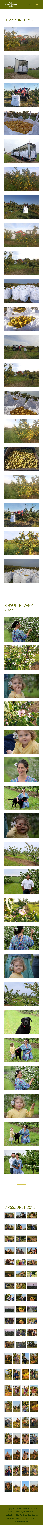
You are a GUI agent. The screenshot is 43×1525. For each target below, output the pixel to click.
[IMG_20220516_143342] (21, 781)
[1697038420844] (21, 554)
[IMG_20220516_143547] (21, 809)
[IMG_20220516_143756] (21, 1089)
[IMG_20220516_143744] (21, 641)
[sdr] (21, 106)
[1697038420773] (21, 162)
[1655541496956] (21, 865)
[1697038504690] (21, 218)
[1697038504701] (21, 134)
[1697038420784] (21, 78)
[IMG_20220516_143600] (21, 949)
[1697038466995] (21, 50)
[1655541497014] (21, 669)
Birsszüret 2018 (19, 1207)
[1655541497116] (21, 921)
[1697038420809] (21, 302)
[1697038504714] (21, 470)
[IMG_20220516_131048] (21, 977)
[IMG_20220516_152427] (21, 893)
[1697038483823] (21, 274)
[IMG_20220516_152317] (21, 1173)
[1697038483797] (21, 358)
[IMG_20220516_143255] (21, 1117)
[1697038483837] (21, 414)
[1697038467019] (21, 442)
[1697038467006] (21, 498)
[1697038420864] (21, 190)
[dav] (21, 330)
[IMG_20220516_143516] (21, 1145)
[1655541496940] (21, 1005)
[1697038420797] (21, 582)
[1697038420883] (21, 246)
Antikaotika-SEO (21, 1521)
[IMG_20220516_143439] (21, 1061)
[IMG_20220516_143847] (21, 753)
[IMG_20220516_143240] (21, 837)
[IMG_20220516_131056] (21, 697)
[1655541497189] (21, 725)
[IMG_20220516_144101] (21, 1033)
